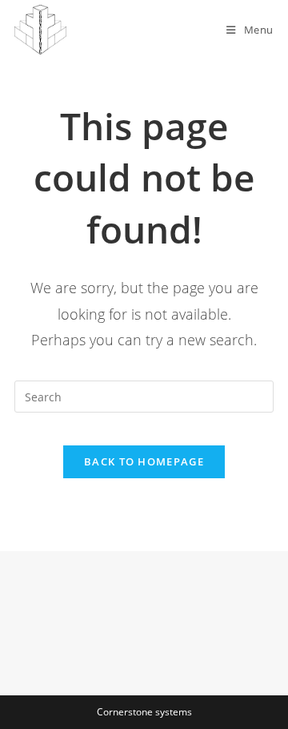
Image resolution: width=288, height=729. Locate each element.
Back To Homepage (144, 461)
